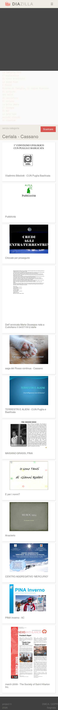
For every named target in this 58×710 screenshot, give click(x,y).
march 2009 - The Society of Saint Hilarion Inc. (27, 685)
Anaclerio (10, 535)
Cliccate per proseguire (17, 257)
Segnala (51, 707)
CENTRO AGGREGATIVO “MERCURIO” (26, 576)
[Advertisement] (29, 39)
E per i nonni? (12, 494)
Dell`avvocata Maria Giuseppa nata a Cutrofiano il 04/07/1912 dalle (24, 326)
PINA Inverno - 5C (14, 617)
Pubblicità (10, 216)
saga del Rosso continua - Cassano (24, 368)
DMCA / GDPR (50, 704)
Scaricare (48, 129)
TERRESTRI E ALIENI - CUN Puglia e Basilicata (25, 411)
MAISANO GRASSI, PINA (19, 453)
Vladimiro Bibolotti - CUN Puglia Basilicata (27, 175)
